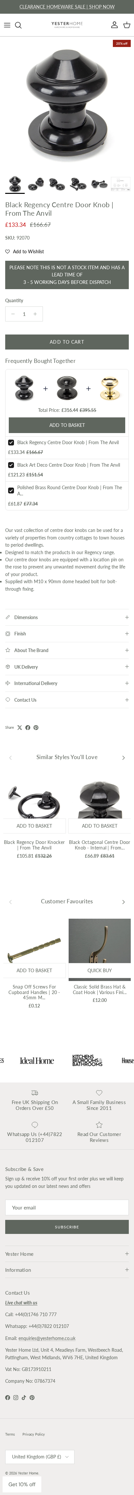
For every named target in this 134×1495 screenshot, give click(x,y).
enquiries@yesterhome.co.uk (47, 1338)
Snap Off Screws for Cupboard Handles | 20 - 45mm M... (34, 992)
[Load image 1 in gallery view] (67, 104)
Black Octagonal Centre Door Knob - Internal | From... (99, 844)
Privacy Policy (33, 1434)
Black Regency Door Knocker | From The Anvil (34, 844)
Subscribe (67, 1226)
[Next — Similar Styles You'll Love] (123, 757)
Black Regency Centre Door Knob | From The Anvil (68, 442)
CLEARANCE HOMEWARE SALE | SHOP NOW (67, 6)
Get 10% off (21, 1484)
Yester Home (28, 1473)
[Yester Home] (67, 25)
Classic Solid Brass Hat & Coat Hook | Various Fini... (100, 989)
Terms (10, 1434)
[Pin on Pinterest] (36, 727)
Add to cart (67, 342)
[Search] (21, 25)
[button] (24, 251)
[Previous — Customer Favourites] (10, 902)
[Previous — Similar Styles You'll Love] (10, 757)
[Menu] (7, 25)
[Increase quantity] (37, 314)
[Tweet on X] (19, 727)
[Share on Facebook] (27, 727)
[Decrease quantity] (11, 314)
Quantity (14, 300)
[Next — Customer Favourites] (123, 902)
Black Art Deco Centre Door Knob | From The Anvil (68, 465)
